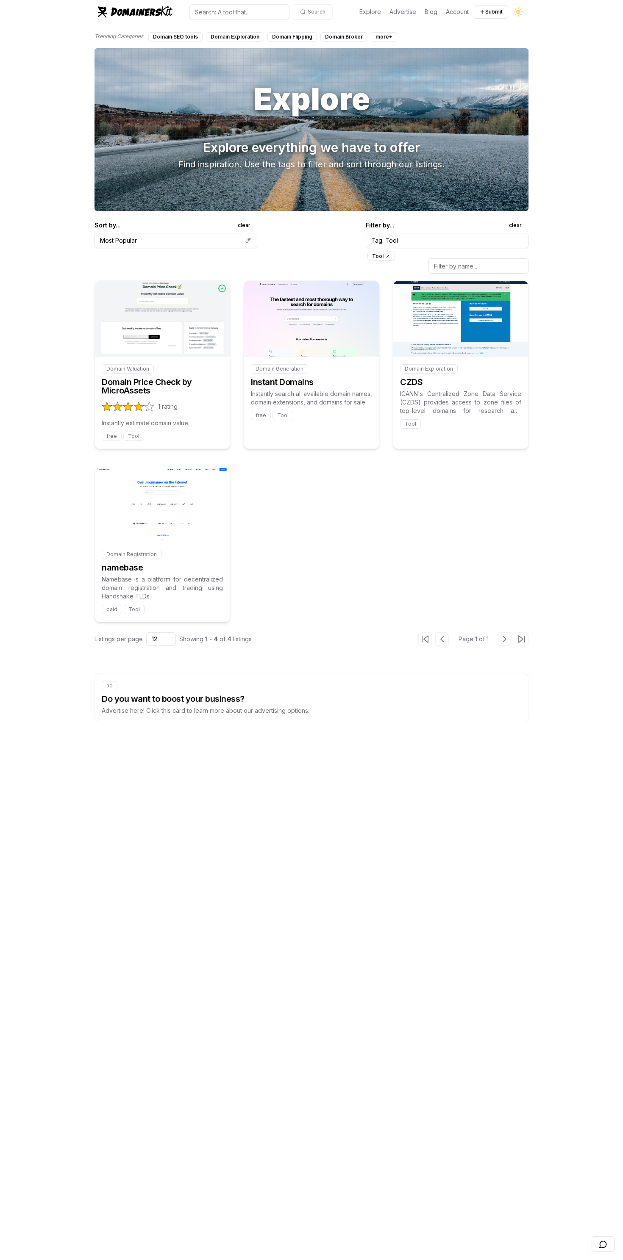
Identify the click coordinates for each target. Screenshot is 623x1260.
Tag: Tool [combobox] (384, 240)
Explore (370, 11)
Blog (431, 11)
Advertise (402, 11)
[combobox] (176, 240)
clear (244, 225)
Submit (494, 11)
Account (457, 11)
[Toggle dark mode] (518, 11)
